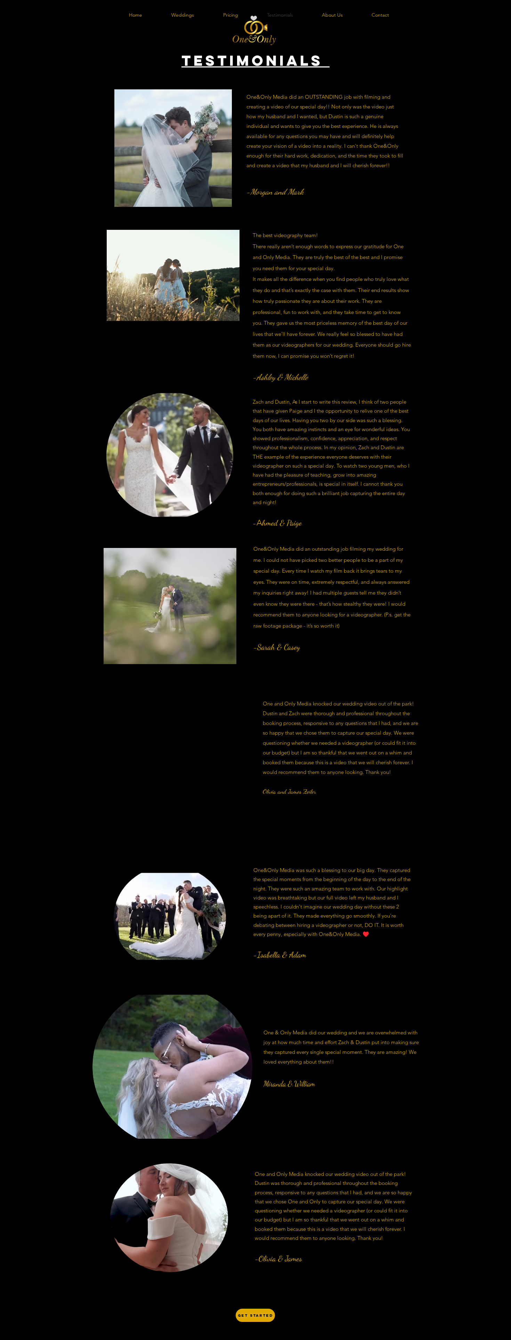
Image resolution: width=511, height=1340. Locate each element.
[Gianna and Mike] (267, 1161)
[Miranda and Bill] (251, 1161)
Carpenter (316, 773)
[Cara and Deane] (259, 1160)
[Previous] (24, 156)
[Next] (486, 156)
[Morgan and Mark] (244, 1161)
